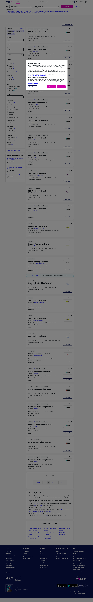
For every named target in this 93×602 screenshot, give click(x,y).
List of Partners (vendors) (34, 83)
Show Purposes (32, 86)
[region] (47, 75)
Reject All (51, 86)
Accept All (61, 86)
